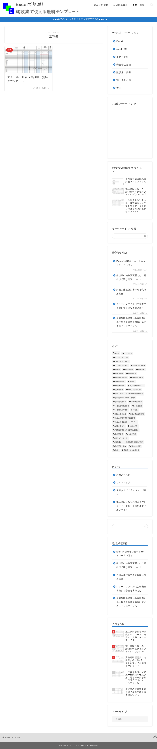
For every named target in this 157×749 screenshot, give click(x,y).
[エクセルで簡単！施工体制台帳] (41, 12)
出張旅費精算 (119, 385)
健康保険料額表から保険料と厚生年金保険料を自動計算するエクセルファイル (131, 322)
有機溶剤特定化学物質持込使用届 (126, 430)
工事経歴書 (138, 406)
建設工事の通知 (120, 414)
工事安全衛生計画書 (122, 406)
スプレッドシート (121, 365)
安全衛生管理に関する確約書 (125, 398)
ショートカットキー (122, 361)
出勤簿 (132, 382)
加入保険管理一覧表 (137, 385)
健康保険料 (132, 373)
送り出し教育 (136, 446)
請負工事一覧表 (120, 446)
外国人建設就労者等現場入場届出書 (131, 292)
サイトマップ (123, 482)
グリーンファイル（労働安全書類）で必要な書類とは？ (131, 306)
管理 (118, 87)
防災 (116, 450)
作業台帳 (141, 369)
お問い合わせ (123, 475)
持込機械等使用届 (137, 414)
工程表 (135, 410)
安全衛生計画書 (120, 402)
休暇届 (117, 369)
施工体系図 (134, 426)
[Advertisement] (134, 132)
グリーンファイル (121, 357)
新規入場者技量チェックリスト (126, 422)
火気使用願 (132, 434)
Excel (119, 41)
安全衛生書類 (120, 4)
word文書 (121, 49)
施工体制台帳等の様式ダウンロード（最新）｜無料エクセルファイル (131, 506)
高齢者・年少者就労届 (131, 450)
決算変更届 (119, 434)
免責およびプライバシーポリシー (131, 492)
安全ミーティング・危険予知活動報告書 (129, 394)
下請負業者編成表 (139, 365)
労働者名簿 (119, 389)
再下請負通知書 (137, 377)
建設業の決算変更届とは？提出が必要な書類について (131, 277)
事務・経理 (138, 4)
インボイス (128, 353)
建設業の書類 (123, 72)
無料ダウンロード (121, 438)
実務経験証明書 (136, 402)
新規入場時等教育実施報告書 (125, 418)
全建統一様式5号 (121, 377)
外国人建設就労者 (134, 389)
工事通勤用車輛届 (121, 410)
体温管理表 (129, 369)
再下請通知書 (119, 382)
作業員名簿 (119, 373)
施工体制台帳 (101, 4)
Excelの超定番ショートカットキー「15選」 (130, 263)
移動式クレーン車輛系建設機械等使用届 (129, 442)
